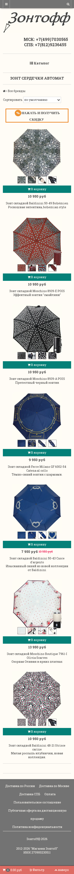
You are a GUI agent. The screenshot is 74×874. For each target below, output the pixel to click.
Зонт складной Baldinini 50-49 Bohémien (37, 203)
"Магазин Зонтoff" (44, 848)
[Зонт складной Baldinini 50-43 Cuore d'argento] (37, 508)
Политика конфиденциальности (37, 827)
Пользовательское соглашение (37, 802)
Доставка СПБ (29, 794)
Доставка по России (20, 786)
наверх (63, 870)
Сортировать (12, 100)
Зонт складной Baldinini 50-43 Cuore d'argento (37, 560)
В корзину (38, 189)
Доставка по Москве (53, 786)
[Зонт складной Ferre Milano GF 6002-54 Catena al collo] (37, 416)
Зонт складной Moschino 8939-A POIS (37, 379)
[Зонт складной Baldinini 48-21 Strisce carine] (37, 695)
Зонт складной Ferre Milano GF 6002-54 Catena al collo (37, 468)
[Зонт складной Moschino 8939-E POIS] (37, 240)
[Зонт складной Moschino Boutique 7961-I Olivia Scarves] (37, 603)
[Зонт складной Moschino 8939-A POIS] (37, 328)
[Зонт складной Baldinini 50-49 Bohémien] (37, 152)
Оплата (50, 794)
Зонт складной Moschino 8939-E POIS (37, 291)
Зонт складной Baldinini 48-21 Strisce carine (37, 747)
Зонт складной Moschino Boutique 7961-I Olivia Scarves (37, 656)
